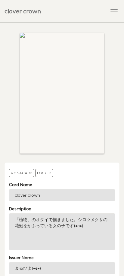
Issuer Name (21, 257)
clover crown (23, 11)
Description (20, 208)
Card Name (20, 184)
